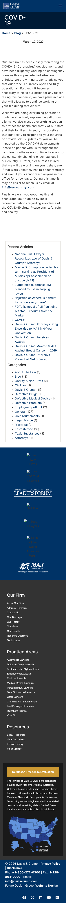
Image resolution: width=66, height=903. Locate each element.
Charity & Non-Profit (29, 381)
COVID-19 (21, 320)
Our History (13, 621)
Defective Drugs (26, 394)
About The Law (25, 372)
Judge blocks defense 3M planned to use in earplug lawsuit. (33, 289)
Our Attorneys (14, 617)
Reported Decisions (17, 635)
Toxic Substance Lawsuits (21, 692)
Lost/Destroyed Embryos (20, 706)
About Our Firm (15, 603)
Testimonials (13, 640)
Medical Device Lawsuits (20, 682)
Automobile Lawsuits (18, 659)
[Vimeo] (57, 897)
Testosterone (24, 429)
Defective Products (28, 403)
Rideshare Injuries (17, 710)
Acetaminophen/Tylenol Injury (23, 669)
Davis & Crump (25, 389)
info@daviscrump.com (21, 881)
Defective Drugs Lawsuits (20, 664)
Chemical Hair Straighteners (22, 701)
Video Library (14, 748)
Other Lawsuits (15, 696)
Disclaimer (14, 868)
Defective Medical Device (32, 398)
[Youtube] (49, 897)
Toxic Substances (27, 433)
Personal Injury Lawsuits (20, 687)
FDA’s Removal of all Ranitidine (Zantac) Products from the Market (36, 311)
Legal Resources (16, 734)
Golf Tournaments (27, 416)
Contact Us (13, 612)
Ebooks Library (15, 744)
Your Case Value (16, 739)
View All (11, 715)
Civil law (21, 385)
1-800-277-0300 (27, 872)
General (20, 411)
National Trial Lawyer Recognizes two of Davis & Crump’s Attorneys (33, 258)
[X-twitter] (32, 897)
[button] (60, 6)
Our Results (13, 631)
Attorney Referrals (17, 607)
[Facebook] (24, 897)
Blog (17, 33)
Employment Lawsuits (19, 673)
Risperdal (21, 424)
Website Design (46, 885)
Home (6, 33)
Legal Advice (24, 420)
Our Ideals (12, 626)
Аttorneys (21, 438)
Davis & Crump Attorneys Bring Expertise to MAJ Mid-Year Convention (36, 328)
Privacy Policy (50, 863)
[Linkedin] (40, 897)
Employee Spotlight (28, 407)
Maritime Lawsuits (16, 678)
